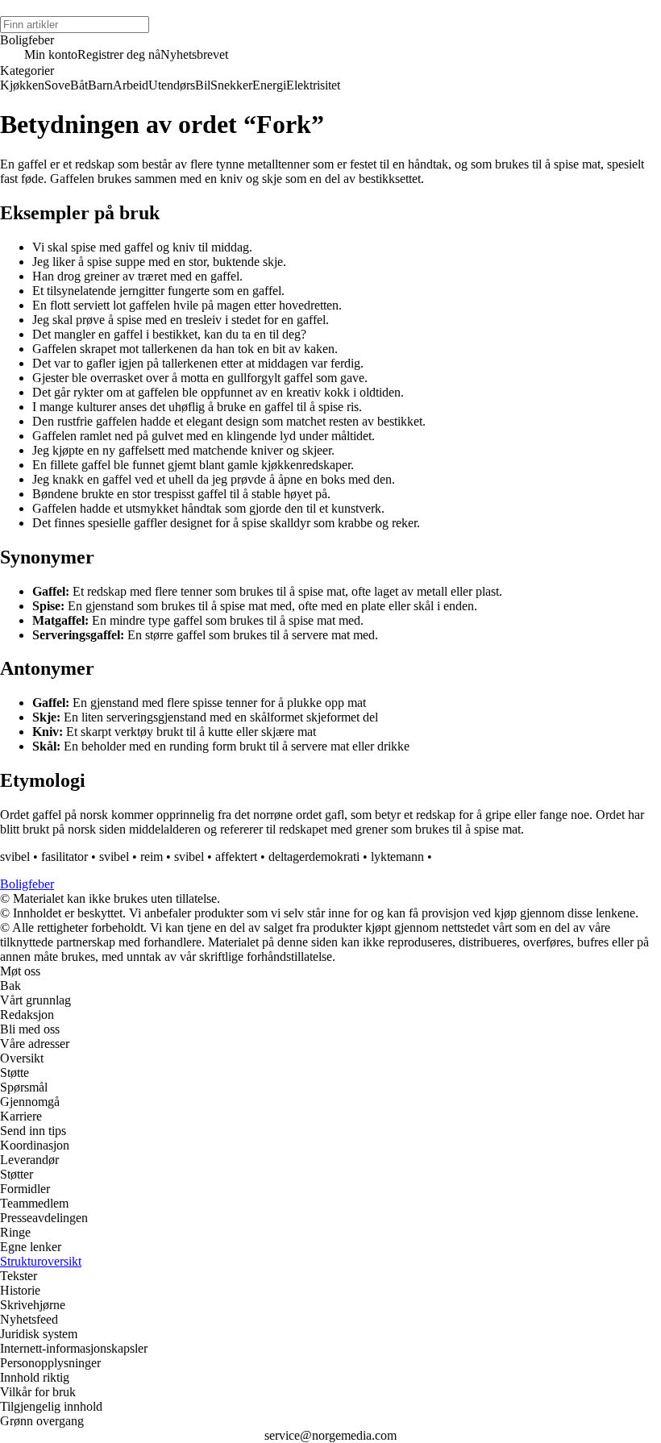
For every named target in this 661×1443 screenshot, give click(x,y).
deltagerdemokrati (314, 856)
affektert (236, 856)
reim (151, 856)
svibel (15, 856)
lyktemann (397, 856)
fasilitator (64, 856)
